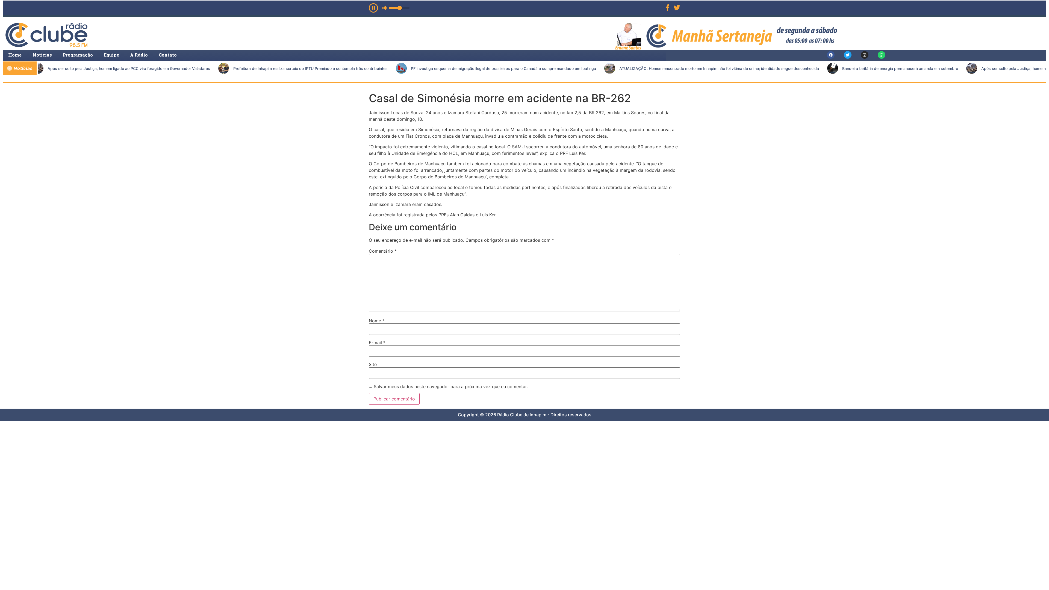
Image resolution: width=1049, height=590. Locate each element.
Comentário (383, 251)
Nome (377, 320)
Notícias (42, 55)
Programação (78, 55)
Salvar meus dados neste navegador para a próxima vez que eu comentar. (451, 386)
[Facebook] (831, 55)
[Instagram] (864, 55)
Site (373, 364)
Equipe (111, 55)
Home (15, 55)
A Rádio (139, 55)
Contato (168, 55)
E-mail (377, 342)
